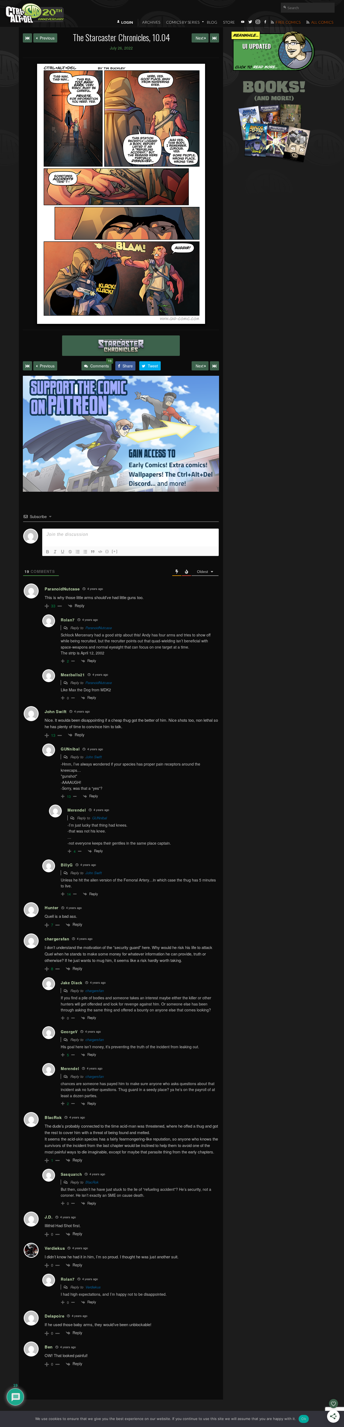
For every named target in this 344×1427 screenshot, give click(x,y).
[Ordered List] (77, 551)
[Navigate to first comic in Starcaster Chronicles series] (27, 38)
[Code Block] (100, 551)
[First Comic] (27, 365)
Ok (303, 1419)
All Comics (321, 22)
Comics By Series (182, 22)
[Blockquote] (92, 551)
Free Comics (287, 22)
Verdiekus (93, 1287)
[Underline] (62, 551)
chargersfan (94, 990)
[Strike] (70, 551)
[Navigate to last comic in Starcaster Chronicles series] (214, 38)
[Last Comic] (214, 365)
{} (107, 551)
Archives (151, 22)
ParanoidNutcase (98, 627)
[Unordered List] (85, 551)
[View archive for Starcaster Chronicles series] (121, 345)
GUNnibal (99, 817)
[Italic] (55, 551)
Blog (212, 22)
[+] (115, 551)
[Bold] (47, 551)
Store (229, 22)
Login (127, 22)
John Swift (93, 756)
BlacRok (92, 1182)
